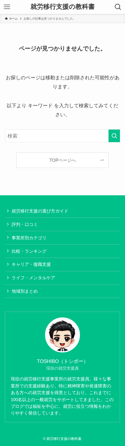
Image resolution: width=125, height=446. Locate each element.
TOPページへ (62, 160)
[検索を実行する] (114, 135)
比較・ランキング (29, 251)
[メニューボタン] (7, 7)
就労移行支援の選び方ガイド (40, 210)
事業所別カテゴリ (29, 237)
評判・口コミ (25, 224)
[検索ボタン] (118, 7)
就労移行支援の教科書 (63, 7)
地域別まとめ (25, 291)
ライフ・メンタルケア (33, 277)
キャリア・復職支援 (31, 264)
